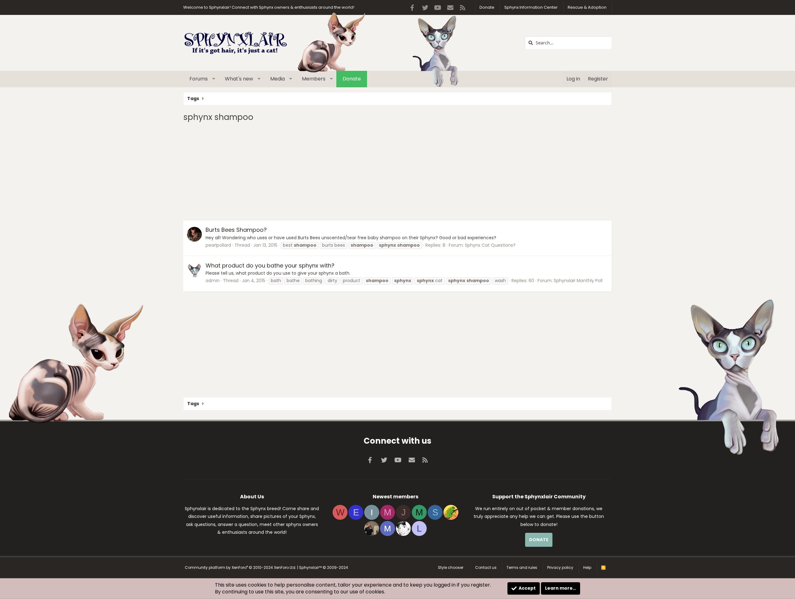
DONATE (538, 540)
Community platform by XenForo (240, 567)
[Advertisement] (369, 170)
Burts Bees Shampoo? (236, 230)
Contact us (486, 567)
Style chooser (450, 567)
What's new (239, 78)
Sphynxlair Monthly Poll (578, 280)
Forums (198, 78)
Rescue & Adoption (587, 7)
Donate (486, 7)
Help (587, 567)
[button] (214, 79)
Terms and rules (522, 567)
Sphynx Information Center (531, 7)
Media (277, 78)
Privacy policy (560, 567)
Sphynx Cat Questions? (490, 245)
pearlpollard (218, 245)
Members (313, 78)
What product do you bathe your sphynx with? (270, 265)
